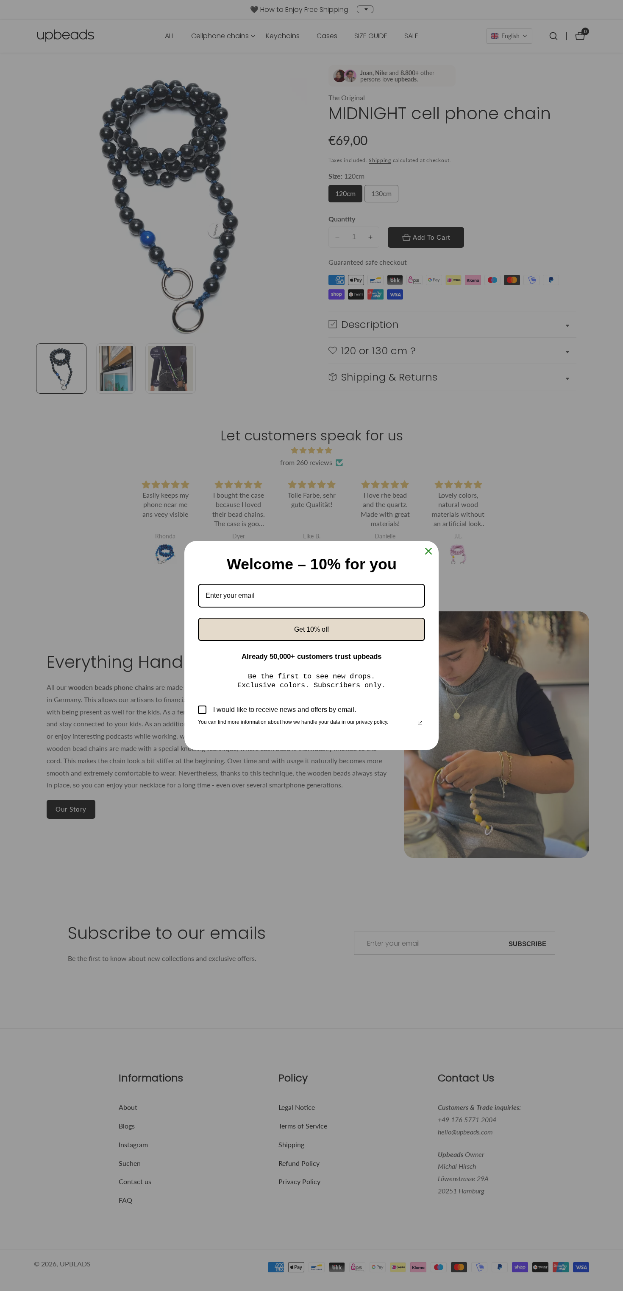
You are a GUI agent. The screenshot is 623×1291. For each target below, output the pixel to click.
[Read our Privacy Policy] (420, 723)
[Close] (428, 551)
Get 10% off (311, 629)
